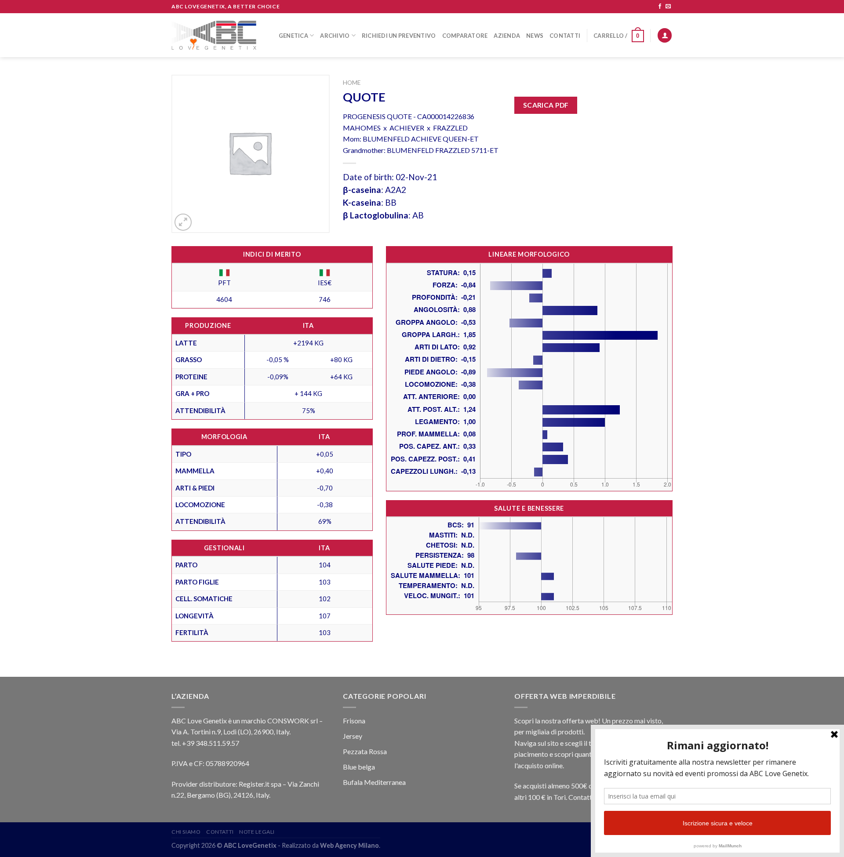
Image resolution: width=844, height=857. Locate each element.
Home (351, 82)
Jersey (352, 736)
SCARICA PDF (546, 105)
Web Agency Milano (349, 845)
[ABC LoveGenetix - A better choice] (213, 35)
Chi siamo (186, 831)
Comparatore (465, 35)
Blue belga (359, 767)
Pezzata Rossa (365, 751)
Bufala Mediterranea (374, 782)
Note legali (257, 831)
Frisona (354, 720)
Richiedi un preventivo (399, 35)
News (534, 35)
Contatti (564, 35)
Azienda (507, 35)
